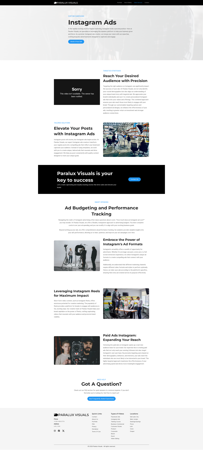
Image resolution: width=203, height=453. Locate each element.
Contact (147, 2)
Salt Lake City (134, 417)
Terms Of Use (96, 431)
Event (113, 436)
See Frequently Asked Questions (101, 399)
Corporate (114, 431)
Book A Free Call (76, 41)
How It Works (128, 2)
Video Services (138, 2)
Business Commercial (117, 424)
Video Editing (115, 438)
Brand (113, 433)
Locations (134, 414)
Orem (131, 429)
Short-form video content (63, 301)
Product (113, 429)
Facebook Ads (115, 417)
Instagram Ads (115, 419)
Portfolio (119, 2)
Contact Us (134, 179)
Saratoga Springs (135, 421)
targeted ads (127, 94)
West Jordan (134, 419)
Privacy (94, 426)
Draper (132, 431)
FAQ (93, 424)
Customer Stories (116, 426)
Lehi (131, 426)
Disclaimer (95, 429)
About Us (95, 419)
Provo (132, 424)
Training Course (116, 421)
